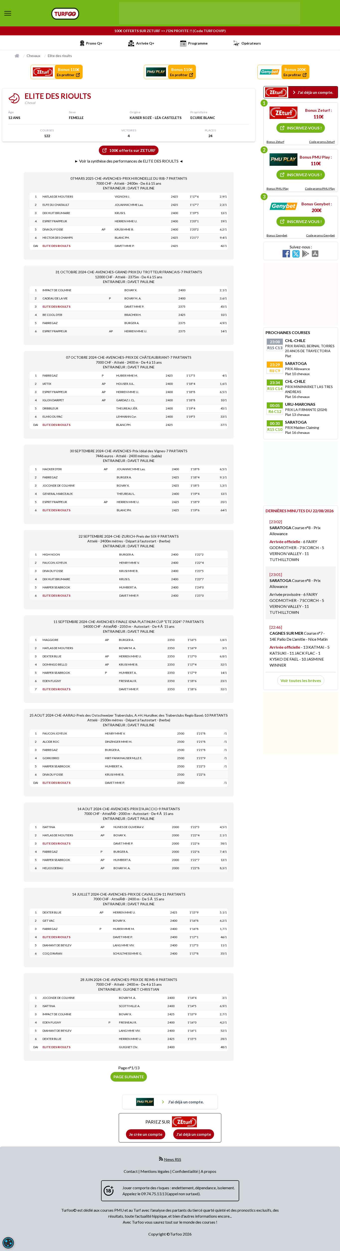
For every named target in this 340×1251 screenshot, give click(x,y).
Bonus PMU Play (277, 188)
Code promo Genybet (320, 235)
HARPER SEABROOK (56, 587)
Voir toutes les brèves (301, 680)
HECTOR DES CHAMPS (58, 237)
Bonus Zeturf (275, 142)
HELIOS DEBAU (53, 868)
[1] (283, 113)
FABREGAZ (50, 323)
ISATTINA (49, 827)
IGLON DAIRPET (53, 400)
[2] (283, 159)
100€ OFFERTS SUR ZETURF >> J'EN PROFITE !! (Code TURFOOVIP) (170, 31)
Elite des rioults (60, 56)
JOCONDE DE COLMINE (59, 485)
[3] (283, 206)
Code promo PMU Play (320, 188)
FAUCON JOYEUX (55, 563)
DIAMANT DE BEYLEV (57, 945)
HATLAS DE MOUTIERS (58, 196)
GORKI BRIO (51, 758)
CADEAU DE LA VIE (55, 298)
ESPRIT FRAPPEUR (55, 221)
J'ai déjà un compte (193, 1134)
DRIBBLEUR (50, 408)
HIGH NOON (51, 554)
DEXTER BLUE (52, 656)
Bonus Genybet (277, 235)
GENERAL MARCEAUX (58, 494)
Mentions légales (155, 1171)
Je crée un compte (145, 1134)
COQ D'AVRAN (52, 953)
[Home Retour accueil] (65, 14)
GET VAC (49, 920)
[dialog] (8, 1243)
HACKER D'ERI (52, 469)
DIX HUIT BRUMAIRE (56, 213)
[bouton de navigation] (7, 13)
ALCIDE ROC (51, 741)
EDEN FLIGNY (52, 681)
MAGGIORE (50, 640)
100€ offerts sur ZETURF (132, 150)
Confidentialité (185, 1171)
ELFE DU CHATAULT (56, 205)
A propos (208, 1171)
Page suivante (128, 1076)
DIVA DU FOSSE (53, 229)
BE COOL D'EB (52, 315)
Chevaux (33, 56)
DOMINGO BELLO (55, 664)
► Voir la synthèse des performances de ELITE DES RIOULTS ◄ (128, 161)
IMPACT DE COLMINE (57, 290)
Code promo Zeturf (322, 142)
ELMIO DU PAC (52, 416)
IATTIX (47, 384)
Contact (131, 1171)
